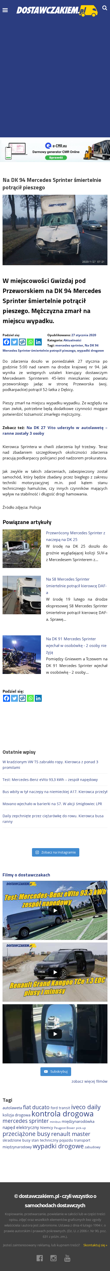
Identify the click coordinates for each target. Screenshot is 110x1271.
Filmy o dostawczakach (26, 874)
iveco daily (86, 1107)
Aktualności (72, 340)
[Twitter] (14, 342)
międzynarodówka (78, 1121)
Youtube (69, 1258)
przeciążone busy (26, 1134)
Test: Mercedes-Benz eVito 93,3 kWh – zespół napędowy (50, 779)
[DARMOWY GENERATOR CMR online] (55, 150)
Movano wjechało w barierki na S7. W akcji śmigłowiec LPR (52, 803)
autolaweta (12, 1107)
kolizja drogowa (16, 1115)
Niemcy (46, 1127)
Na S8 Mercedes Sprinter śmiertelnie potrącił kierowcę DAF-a (76, 585)
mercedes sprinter (69, 345)
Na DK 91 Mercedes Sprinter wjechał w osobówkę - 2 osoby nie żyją (76, 645)
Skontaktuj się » (95, 1245)
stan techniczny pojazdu (52, 1140)
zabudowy (93, 1147)
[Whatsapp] (30, 342)
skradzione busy (16, 1140)
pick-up (81, 1128)
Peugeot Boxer (64, 1128)
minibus (55, 1122)
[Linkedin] (38, 342)
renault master (70, 1134)
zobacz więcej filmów (89, 1081)
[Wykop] (22, 342)
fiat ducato (36, 1107)
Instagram (55, 1258)
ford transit (60, 1107)
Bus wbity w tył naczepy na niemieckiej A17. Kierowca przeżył (55, 791)
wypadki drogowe (90, 350)
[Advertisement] (55, 77)
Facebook (41, 1258)
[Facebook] (6, 342)
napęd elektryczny (21, 1127)
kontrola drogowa (62, 1113)
